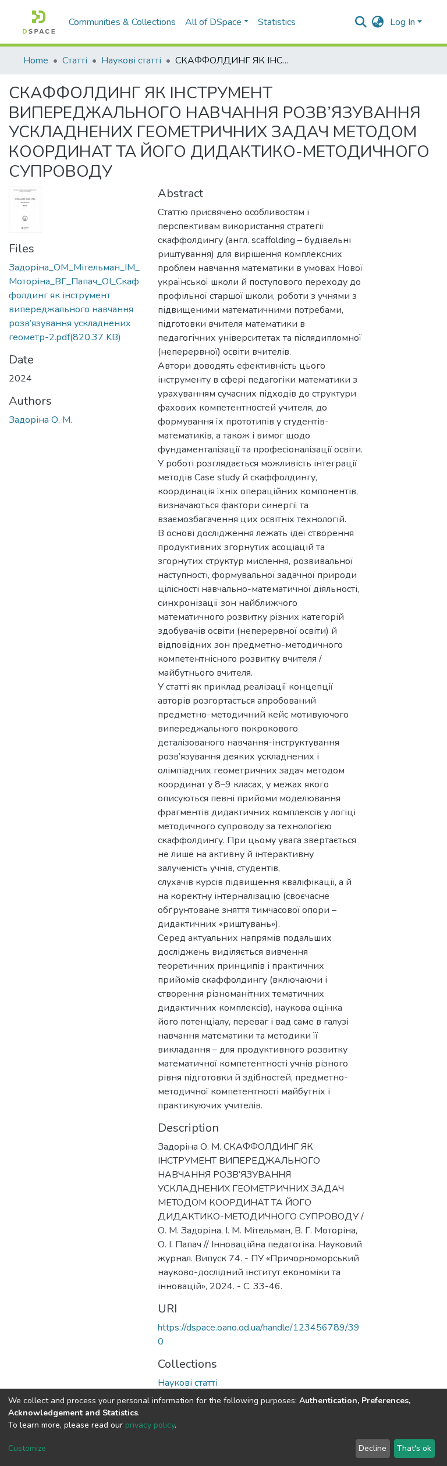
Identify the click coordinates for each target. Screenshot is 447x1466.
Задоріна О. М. (40, 419)
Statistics (277, 22)
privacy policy (150, 1425)
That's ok (414, 1448)
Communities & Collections (122, 22)
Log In (402, 22)
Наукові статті (131, 60)
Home (35, 60)
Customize (27, 1448)
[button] (378, 22)
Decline (372, 1448)
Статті (74, 60)
